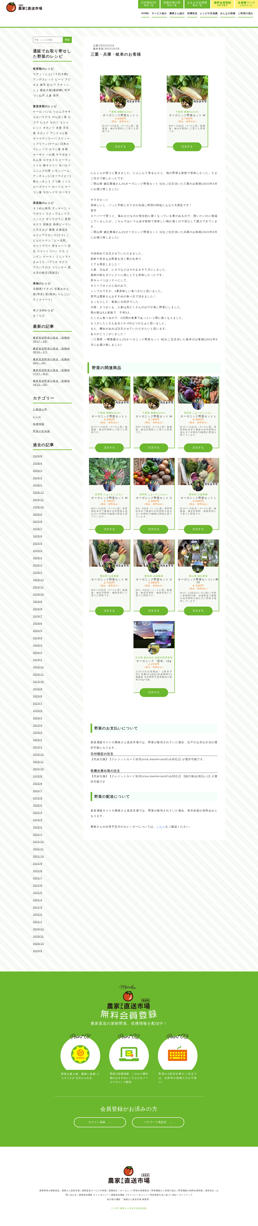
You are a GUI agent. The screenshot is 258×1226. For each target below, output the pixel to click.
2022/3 (37, 820)
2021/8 (37, 871)
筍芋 (67, 90)
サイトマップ (185, 1195)
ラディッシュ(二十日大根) (50, 74)
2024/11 (38, 587)
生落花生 (62, 229)
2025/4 (37, 550)
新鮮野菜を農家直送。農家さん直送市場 (59, 1190)
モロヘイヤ (50, 192)
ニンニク (39, 219)
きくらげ (39, 315)
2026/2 (37, 478)
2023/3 (37, 732)
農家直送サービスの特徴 (94, 1190)
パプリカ (52, 261)
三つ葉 (56, 181)
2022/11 (38, 761)
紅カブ (51, 84)
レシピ (37, 416)
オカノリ (49, 127)
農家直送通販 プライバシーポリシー (129, 1195)
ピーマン (49, 256)
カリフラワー (42, 245)
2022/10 (38, 769)
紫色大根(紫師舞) (51, 90)
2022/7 (37, 791)
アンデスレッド (43, 79)
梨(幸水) (38, 294)
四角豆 (47, 224)
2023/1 (37, 747)
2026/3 (37, 470)
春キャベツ (50, 165)
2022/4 (37, 812)
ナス (62, 251)
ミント (66, 181)
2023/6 (37, 710)
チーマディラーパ (45, 138)
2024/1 (37, 659)
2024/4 (37, 638)
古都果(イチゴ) (43, 288)
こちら (160, 826)
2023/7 (37, 703)
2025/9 (37, 514)
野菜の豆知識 (41, 431)
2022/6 (37, 798)
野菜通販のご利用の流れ (163, 1190)
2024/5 (37, 630)
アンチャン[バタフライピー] (52, 176)
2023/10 (38, 681)
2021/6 (37, 885)
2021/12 (38, 841)
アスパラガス (42, 267)
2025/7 (37, 529)
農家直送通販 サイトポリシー (94, 1195)
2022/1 (37, 834)
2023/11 (38, 674)
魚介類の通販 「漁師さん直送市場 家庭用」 (129, 1199)
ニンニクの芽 (42, 170)
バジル (47, 111)
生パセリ (65, 165)
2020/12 (38, 929)
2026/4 (37, 463)
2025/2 (37, 565)
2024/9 (37, 601)
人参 (49, 95)
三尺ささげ (40, 229)
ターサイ (39, 154)
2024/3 (37, 645)
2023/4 (37, 725)
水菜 (59, 127)
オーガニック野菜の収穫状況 (134, 1190)
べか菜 (50, 154)
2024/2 (37, 652)
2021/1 (37, 921)
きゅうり (39, 261)
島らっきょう (42, 181)
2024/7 (37, 616)
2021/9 (37, 863)
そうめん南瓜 (42, 208)
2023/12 (38, 667)
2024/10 (38, 594)
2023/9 (37, 689)
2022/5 (37, 805)
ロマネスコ (50, 160)
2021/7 (37, 878)
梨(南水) (51, 294)
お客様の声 (40, 409)
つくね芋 (39, 95)
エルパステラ (42, 117)
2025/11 (38, 499)
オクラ (63, 261)
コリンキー (59, 267)
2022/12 (38, 754)
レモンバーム (61, 170)
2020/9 (37, 951)
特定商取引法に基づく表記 (163, 1195)
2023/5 (37, 718)
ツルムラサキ (62, 111)
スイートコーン (47, 251)
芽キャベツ (59, 245)
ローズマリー (42, 186)
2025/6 (37, 536)
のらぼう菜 (59, 117)
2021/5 (37, 892)
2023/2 (37, 740)
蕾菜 (52, 229)
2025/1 (37, 572)
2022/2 (37, 827)
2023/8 (37, 696)
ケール (37, 111)
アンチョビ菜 (59, 133)
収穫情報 (38, 424)
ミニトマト (63, 256)
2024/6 (37, 623)
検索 (67, 39)
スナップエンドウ (58, 213)
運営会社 (209, 1190)
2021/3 (37, 907)
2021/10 (38, 856)
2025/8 (37, 521)
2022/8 (37, 783)
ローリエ (58, 186)
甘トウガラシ (55, 219)
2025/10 (38, 507)
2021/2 (37, 914)
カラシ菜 (55, 149)
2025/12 (38, 492)
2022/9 (37, 776)
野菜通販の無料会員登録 (190, 1190)
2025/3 (37, 558)
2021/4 (37, 900)
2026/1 (37, 485)
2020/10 (38, 943)
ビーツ (59, 79)
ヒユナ (44, 122)
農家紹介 (113, 1190)
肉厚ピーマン (62, 224)
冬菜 (65, 149)
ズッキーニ (59, 208)
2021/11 (38, 849)
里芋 (56, 95)
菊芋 (43, 84)
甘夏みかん (61, 288)
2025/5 (37, 543)
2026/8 (37, 456)
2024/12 (38, 580)
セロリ (54, 122)
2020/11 (38, 936)
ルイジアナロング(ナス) (49, 235)
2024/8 (37, 609)
